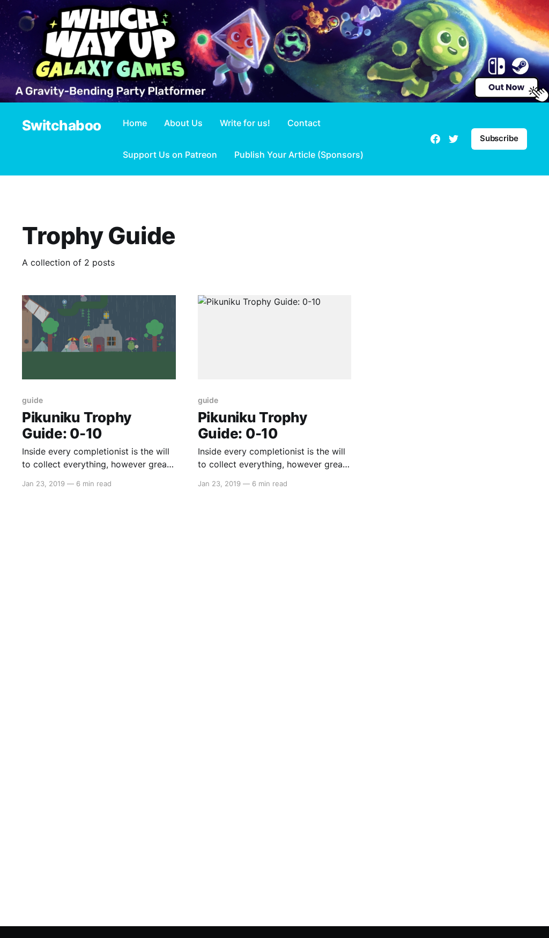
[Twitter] (453, 139)
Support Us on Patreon (170, 154)
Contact (304, 123)
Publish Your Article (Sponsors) (298, 154)
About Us (183, 123)
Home (135, 123)
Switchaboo (61, 125)
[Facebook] (435, 139)
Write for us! (245, 123)
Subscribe (499, 138)
